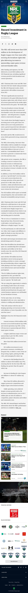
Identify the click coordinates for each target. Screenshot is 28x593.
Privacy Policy (16, 582)
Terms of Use (11, 582)
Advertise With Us (20, 585)
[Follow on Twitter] (23, 567)
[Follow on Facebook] (20, 567)
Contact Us (13, 585)
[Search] (26, 1)
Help (9, 585)
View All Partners (14, 561)
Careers (6, 585)
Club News (3, 26)
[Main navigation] (2, 1)
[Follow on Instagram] (25, 567)
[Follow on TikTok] (18, 567)
